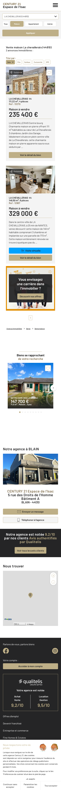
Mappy (31, 624)
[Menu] (55, 5)
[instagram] (55, 651)
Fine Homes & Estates (14, 737)
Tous (6, 24)
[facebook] (6, 651)
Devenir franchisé (12, 723)
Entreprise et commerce (15, 730)
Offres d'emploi (11, 716)
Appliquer (30, 33)
